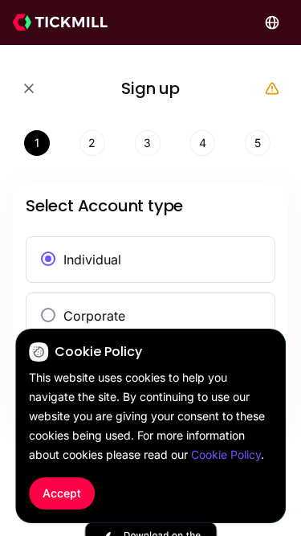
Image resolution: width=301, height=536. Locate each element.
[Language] (272, 22)
